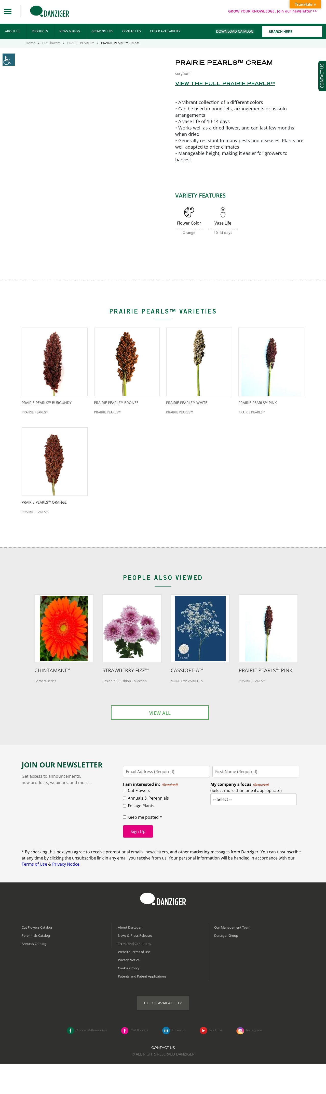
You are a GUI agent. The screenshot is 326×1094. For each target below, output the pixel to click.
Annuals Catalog (34, 943)
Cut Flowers (51, 43)
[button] (7, 11)
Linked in (179, 1030)
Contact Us (163, 1047)
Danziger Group (226, 935)
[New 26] (102, 184)
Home (30, 43)
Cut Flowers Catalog (37, 927)
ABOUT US (12, 31)
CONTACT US (131, 31)
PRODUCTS (40, 31)
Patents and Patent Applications (142, 976)
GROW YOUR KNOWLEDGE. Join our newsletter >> (272, 11)
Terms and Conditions (134, 943)
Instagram (254, 1030)
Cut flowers (139, 1030)
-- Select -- (222, 799)
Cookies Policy (129, 968)
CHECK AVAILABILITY (165, 31)
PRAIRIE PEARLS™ (80, 43)
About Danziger (130, 927)
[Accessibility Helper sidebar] (9, 60)
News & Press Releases (135, 935)
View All (160, 713)
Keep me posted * (144, 817)
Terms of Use (34, 864)
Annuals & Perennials (148, 798)
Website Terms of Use (134, 951)
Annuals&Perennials (91, 1030)
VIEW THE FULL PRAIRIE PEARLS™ (225, 84)
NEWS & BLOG (69, 31)
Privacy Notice (65, 864)
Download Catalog (234, 31)
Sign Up (138, 831)
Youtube (215, 1030)
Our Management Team (232, 927)
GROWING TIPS (102, 31)
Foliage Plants (141, 806)
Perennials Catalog (36, 935)
